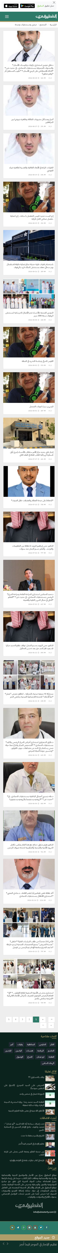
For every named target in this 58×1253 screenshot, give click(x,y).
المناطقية (31, 1044)
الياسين (19, 1050)
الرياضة (40, 1050)
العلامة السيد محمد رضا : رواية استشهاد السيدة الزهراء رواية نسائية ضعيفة (24, 1103)
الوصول (20, 1057)
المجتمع (43, 24)
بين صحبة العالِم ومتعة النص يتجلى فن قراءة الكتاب (24, 1153)
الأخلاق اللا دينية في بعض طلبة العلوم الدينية (26, 1110)
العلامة (51, 1057)
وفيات (20, 1044)
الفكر (52, 1044)
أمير (11, 1044)
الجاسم (51, 1050)
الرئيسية (53, 24)
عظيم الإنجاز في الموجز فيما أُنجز (31, 1143)
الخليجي (42, 1044)
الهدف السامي (48, 1063)
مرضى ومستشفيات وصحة (26, 24)
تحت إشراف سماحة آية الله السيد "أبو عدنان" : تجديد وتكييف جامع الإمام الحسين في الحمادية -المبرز (24, 1127)
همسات (29, 1050)
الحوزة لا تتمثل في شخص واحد (31, 1094)
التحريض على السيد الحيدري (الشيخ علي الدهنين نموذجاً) (24, 1087)
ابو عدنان (40, 1057)
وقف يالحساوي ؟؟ (36, 1077)
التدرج (29, 1057)
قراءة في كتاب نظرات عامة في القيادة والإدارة (27, 1160)
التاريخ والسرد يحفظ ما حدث (32, 1135)
